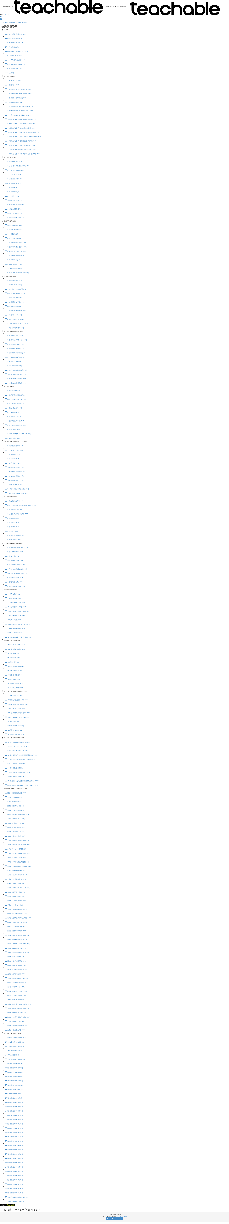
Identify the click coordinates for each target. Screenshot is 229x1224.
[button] (1, 17)
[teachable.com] (58, 7)
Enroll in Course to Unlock (114, 1219)
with (137, 1)
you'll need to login (121, 1216)
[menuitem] (1, 19)
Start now (6, 14)
